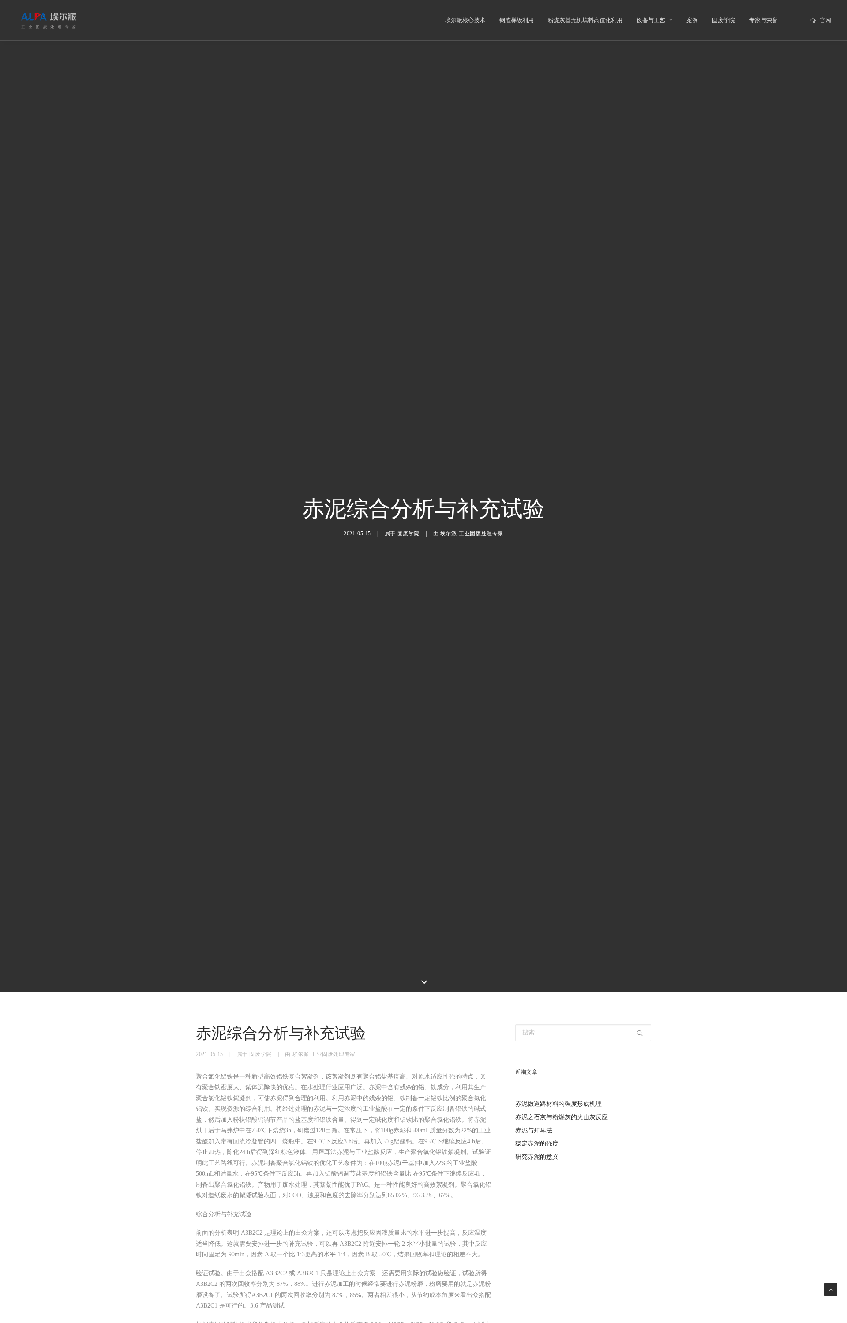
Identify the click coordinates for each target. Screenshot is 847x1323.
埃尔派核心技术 (465, 20)
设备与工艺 (651, 20)
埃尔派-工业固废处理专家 (471, 533)
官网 (825, 20)
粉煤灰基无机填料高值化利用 (585, 20)
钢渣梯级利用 (516, 20)
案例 (692, 20)
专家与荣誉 (763, 20)
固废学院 (723, 20)
